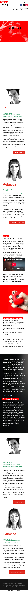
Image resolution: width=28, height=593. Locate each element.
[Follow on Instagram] (26, 5)
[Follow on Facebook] (21, 5)
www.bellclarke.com (14, 592)
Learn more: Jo (19, 152)
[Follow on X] (24, 5)
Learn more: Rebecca (17, 222)
